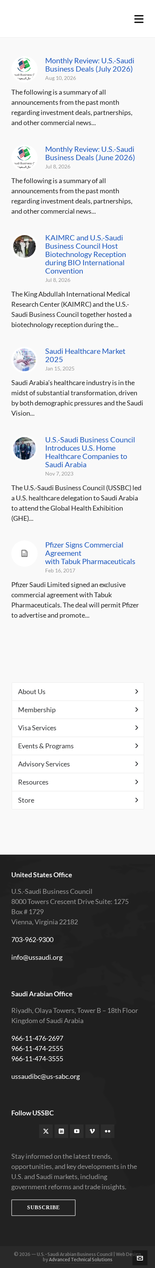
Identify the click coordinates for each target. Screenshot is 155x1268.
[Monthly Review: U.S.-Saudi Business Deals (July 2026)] (24, 69)
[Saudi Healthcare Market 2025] (24, 360)
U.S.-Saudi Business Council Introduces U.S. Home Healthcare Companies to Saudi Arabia (90, 452)
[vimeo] (92, 1131)
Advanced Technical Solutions (80, 1259)
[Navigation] (139, 19)
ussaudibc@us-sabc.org (45, 1076)
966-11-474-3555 (37, 1058)
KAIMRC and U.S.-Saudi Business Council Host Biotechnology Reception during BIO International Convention (85, 254)
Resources (33, 782)
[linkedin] (61, 1131)
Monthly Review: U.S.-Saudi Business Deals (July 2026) (89, 64)
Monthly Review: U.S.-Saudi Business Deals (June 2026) (90, 153)
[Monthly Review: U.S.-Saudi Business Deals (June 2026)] (24, 158)
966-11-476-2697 (37, 1038)
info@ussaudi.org (36, 957)
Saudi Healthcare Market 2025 (85, 355)
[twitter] (46, 1131)
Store (26, 800)
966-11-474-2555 (37, 1048)
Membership (37, 709)
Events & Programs (46, 746)
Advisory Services (44, 764)
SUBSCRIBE (43, 1207)
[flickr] (107, 1131)
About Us (32, 691)
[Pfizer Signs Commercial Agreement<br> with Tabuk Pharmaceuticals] (24, 553)
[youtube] (77, 1131)
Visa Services (37, 727)
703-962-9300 (32, 939)
